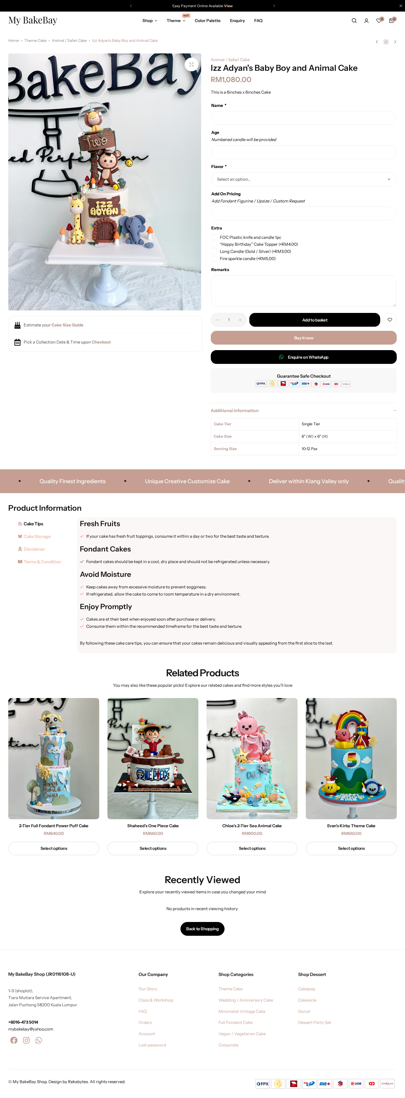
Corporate (228, 1045)
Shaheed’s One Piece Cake (153, 825)
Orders (145, 1022)
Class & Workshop (156, 1000)
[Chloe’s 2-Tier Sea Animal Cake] (252, 758)
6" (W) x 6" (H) (315, 436)
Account (147, 1033)
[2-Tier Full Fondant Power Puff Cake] (53, 758)
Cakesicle (307, 1000)
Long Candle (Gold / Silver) (255, 251)
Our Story (148, 988)
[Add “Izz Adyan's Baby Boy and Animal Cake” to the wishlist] (390, 320)
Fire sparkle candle (248, 258)
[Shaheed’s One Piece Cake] (152, 758)
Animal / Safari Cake (69, 40)
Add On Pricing (226, 193)
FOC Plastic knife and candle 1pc (250, 237)
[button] (131, 6)
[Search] (354, 20)
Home (13, 40)
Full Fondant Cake (235, 1022)
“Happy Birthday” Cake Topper (259, 244)
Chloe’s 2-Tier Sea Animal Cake (252, 825)
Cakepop (306, 988)
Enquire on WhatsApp (308, 357)
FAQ (258, 20)
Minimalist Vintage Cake (241, 1011)
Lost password (152, 1045)
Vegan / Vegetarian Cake (242, 1033)
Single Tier (311, 423)
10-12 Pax (310, 448)
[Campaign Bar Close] (401, 6)
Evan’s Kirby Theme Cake (351, 825)
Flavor (218, 166)
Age (215, 132)
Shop (147, 20)
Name (218, 105)
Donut (304, 1011)
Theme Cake (35, 40)
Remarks (220, 269)
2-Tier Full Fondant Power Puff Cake (53, 825)
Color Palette (208, 20)
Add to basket (314, 320)
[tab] (41, 523)
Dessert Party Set (314, 1022)
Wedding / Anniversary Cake (245, 1000)
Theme (176, 20)
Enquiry (237, 20)
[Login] (366, 20)
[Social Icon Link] (13, 1040)
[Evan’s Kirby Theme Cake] (351, 758)
